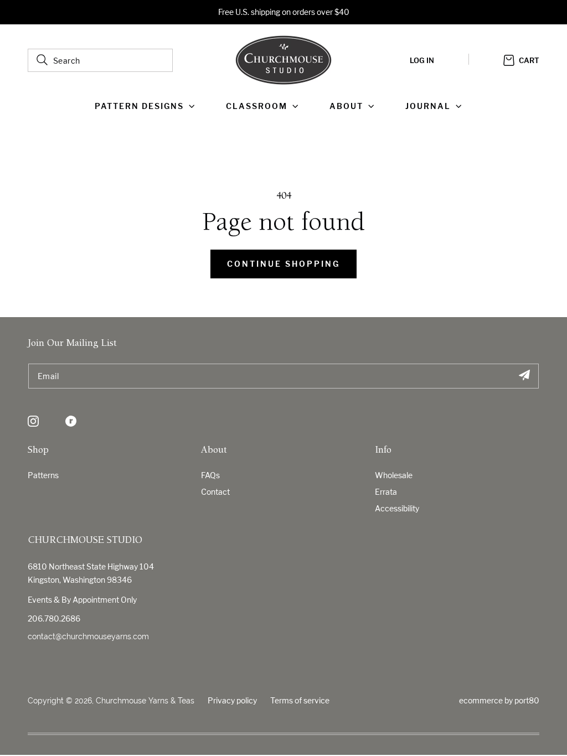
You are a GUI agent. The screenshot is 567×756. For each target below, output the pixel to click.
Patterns (43, 475)
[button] (147, 106)
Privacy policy (232, 700)
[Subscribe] (524, 376)
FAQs (210, 475)
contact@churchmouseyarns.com (88, 636)
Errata (386, 491)
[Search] (42, 60)
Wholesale (394, 475)
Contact (215, 491)
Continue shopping (283, 263)
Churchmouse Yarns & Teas (145, 700)
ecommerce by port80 (499, 700)
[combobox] (100, 60)
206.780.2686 (54, 618)
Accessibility (397, 508)
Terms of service (299, 700)
